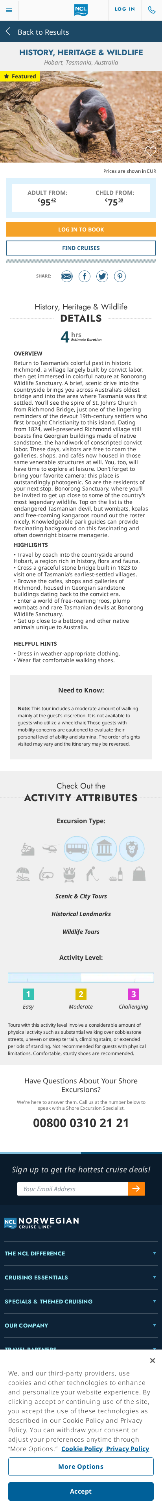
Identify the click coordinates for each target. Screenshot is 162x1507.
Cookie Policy (82, 1448)
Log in (125, 9)
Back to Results (42, 31)
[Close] (152, 1360)
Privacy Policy (127, 1448)
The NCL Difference (35, 1253)
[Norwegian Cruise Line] (81, 10)
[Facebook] (84, 276)
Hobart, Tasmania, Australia (81, 62)
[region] (81, 1428)
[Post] (67, 276)
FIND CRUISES (81, 248)
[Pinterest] (120, 276)
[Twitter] (102, 276)
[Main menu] (9, 10)
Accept (81, 1491)
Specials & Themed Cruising (48, 1301)
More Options (80, 1466)
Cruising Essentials (36, 1277)
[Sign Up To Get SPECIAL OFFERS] (136, 1189)
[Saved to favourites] (150, 151)
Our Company (26, 1325)
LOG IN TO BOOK (81, 229)
